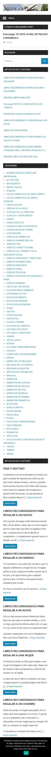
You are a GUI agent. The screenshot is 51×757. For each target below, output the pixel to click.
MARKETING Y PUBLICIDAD (19, 361)
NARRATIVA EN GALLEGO (18, 386)
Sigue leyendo (35, 497)
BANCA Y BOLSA (14, 187)
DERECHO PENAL (14, 269)
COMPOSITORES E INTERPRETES (22, 226)
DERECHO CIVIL (14, 244)
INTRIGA (10, 343)
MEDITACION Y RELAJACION (20, 372)
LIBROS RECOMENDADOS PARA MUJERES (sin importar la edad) (25, 138)
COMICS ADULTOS (15, 222)
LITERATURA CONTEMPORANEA (21, 354)
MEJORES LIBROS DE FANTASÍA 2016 (20, 156)
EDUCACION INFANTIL (17, 297)
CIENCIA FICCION (14, 205)
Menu (11, 18)
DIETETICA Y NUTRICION (18, 286)
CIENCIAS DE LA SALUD (17, 208)
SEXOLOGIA (12, 436)
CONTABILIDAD (14, 233)
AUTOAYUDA (13, 180)
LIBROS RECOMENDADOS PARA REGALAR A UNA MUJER (24, 79)
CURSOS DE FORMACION (18, 236)
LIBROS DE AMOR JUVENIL (16, 130)
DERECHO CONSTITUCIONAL (20, 247)
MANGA (10, 357)
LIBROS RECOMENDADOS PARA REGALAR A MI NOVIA (25, 122)
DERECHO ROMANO (16, 283)
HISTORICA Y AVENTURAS (19, 333)
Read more (10, 503)
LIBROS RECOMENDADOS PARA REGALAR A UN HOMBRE (24, 89)
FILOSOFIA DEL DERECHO (18, 325)
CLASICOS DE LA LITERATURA (20, 212)
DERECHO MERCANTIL (17, 265)
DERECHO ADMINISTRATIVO (20, 240)
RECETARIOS (12, 429)
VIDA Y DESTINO (14, 468)
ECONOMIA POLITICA (17, 293)
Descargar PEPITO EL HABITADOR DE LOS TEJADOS (23, 106)
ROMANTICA (12, 432)
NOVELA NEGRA (14, 411)
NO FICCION (12, 404)
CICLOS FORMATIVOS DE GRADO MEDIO (26, 194)
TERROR (10, 450)
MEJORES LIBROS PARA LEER (17, 97)
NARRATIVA (12, 379)
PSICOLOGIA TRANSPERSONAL (21, 421)
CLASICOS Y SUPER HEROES (20, 215)
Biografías (11, 190)
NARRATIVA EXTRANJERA (18, 397)
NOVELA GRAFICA (15, 407)
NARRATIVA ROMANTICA (18, 400)
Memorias (11, 375)
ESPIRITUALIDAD (14, 315)
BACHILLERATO (14, 183)
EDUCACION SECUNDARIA (19, 304)
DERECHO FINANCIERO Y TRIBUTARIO (24, 258)
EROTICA (11, 311)
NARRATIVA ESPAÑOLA (17, 393)
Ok (26, 753)
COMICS (10, 219)
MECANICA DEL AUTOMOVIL (20, 364)
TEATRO (10, 446)
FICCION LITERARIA (15, 322)
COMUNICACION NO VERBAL (20, 229)
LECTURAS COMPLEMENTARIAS (21, 347)
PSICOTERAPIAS (14, 425)
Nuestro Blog (13, 414)
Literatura (11, 350)
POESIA (10, 418)
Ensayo (9, 42)
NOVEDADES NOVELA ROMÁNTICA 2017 (22, 114)
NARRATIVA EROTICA (16, 389)
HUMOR (10, 336)
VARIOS (10, 453)
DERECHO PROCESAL (16, 272)
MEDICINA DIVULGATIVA (18, 368)
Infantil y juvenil (14, 340)
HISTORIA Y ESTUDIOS (17, 329)
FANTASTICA (13, 318)
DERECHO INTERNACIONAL (19, 261)
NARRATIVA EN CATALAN (18, 382)
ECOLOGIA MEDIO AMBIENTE (20, 290)
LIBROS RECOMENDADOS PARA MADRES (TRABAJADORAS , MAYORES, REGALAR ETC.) (25, 148)
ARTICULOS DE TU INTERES (17, 461)
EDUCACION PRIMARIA (17, 301)
